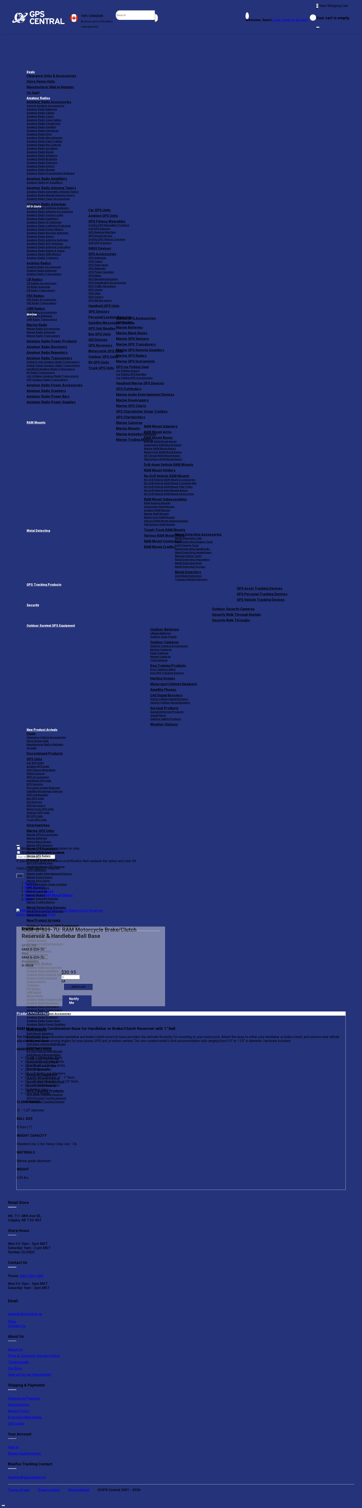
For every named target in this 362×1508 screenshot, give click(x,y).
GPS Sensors (98, 312)
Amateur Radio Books (40, 152)
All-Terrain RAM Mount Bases (162, 455)
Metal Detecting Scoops (190, 566)
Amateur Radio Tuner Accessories (48, 198)
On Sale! (33, 93)
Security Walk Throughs (231, 620)
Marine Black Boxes (131, 333)
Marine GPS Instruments (135, 361)
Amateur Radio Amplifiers (47, 179)
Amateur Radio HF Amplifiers (44, 182)
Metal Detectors (188, 572)
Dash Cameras (159, 653)
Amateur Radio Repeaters (43, 1006)
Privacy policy (49, 1490)
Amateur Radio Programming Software (51, 173)
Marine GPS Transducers (136, 344)
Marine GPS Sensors (132, 339)
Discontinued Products (45, 753)
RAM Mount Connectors (41, 1065)
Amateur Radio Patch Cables (44, 141)
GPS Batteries (97, 268)
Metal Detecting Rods (188, 563)
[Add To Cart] (78, 986)
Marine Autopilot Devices (42, 898)
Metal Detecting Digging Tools (194, 541)
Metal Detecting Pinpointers (192, 559)
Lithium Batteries (160, 633)
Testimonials (18, 1362)
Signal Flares (158, 715)
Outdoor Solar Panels (163, 636)
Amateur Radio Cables (40, 112)
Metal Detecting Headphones (193, 552)
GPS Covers (95, 296)
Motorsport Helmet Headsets (173, 684)
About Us (15, 1349)
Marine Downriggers (132, 400)
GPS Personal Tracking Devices (262, 594)
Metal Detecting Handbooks (192, 548)
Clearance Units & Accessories (51, 76)
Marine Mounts (36, 895)
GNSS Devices (99, 248)
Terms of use (19, 1490)
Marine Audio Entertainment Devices (145, 395)
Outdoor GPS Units (38, 812)
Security (33, 605)
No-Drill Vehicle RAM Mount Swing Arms (169, 493)
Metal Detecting (38, 531)
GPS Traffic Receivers (102, 286)
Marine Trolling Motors (41, 902)
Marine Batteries (129, 327)
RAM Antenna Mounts (157, 503)
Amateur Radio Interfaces (43, 130)
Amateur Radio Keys (39, 134)
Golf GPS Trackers (99, 243)
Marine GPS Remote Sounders (140, 350)
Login (276, 20)
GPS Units (34, 759)
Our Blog (15, 1368)
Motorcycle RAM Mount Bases (163, 452)
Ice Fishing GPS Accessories (134, 377)
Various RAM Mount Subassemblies (166, 520)
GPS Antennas (97, 257)
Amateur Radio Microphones (44, 137)
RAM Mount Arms (158, 432)
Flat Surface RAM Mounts (159, 524)
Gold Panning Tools (187, 545)
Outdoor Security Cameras (233, 609)
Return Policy (18, 1411)
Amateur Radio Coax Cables (44, 120)
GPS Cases (95, 261)
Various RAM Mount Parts (42, 1062)
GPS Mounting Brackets (103, 279)
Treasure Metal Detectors (191, 579)
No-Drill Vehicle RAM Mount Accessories (169, 479)
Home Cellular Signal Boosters (169, 699)
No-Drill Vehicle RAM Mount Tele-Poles (168, 486)
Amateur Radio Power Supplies (46, 1024)
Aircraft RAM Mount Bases (160, 441)
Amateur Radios (38, 98)
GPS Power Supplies (101, 272)
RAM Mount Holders (160, 470)
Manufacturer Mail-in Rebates (50, 87)
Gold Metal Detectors (188, 575)
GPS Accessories (102, 254)
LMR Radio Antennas (39, 315)
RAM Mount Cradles (39, 1069)
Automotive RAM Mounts (159, 506)
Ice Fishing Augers (128, 370)
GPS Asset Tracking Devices (259, 588)
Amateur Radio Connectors (44, 123)
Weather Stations (164, 724)
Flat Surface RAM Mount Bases (163, 459)
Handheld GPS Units (104, 306)
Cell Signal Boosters (166, 695)
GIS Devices (34, 802)
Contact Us (17, 1326)
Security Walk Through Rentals (236, 615)
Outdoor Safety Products (165, 719)
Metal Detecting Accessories (198, 534)
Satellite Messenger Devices (45, 791)
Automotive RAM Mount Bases (162, 445)
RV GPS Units (35, 816)
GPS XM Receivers (100, 300)
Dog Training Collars (163, 669)
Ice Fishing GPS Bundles (131, 374)
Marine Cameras (129, 423)
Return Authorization (24, 1453)
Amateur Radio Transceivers (44, 1010)
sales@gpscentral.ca (25, 1314)
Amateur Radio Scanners (42, 1017)
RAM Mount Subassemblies (165, 499)
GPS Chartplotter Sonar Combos (142, 411)
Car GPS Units (99, 210)
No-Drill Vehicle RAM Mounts (166, 476)
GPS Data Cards (98, 264)
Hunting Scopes (162, 678)
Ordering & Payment (24, 1398)
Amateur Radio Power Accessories (49, 1013)
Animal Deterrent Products (167, 711)
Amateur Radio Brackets (42, 159)
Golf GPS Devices (99, 228)
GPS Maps (94, 275)
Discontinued (78, 1490)
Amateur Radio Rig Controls (44, 144)
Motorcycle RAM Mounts (159, 517)
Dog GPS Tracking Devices (167, 673)
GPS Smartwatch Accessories (107, 282)
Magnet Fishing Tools (188, 556)
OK (20, 875)
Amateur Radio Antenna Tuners (51, 188)
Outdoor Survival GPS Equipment (51, 625)
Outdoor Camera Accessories (169, 646)
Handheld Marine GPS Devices (140, 383)
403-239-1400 (31, 1276)
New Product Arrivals (42, 730)
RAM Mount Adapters (161, 426)
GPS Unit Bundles (37, 794)
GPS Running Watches (102, 232)
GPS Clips (94, 293)
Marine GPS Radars (131, 356)
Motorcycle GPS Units (40, 809)
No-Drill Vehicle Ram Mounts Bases (166, 490)
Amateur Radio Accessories (49, 102)
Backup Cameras (161, 649)
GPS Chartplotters (130, 417)
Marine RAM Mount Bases (160, 448)
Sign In (13, 1447)
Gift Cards (16, 1423)
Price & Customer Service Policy (34, 1356)
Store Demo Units (41, 81)
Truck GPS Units (37, 819)
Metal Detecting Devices (46, 908)
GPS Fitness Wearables (106, 221)
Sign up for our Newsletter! (29, 1374)
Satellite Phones (163, 690)
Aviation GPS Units (103, 216)
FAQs (12, 1322)
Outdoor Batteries (164, 629)
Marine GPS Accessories (136, 318)
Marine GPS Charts (131, 406)
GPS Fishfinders (128, 389)
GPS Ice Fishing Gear (132, 367)
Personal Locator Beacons (43, 787)
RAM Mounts (36, 422)
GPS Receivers (36, 805)
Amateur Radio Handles (41, 127)
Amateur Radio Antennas (46, 204)
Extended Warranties (25, 1417)
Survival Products (164, 708)
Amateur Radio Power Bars (43, 1020)
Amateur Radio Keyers (40, 166)
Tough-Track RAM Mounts (164, 530)
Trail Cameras (159, 660)
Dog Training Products (168, 666)
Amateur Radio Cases (40, 116)
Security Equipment (42, 1075)
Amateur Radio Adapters (42, 155)
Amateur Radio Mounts (41, 169)
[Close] (317, 27)
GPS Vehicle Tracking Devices (261, 600)
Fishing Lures (124, 322)
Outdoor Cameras (164, 642)
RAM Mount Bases (158, 438)
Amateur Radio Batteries (42, 109)
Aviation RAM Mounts (157, 510)
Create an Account (294, 20)
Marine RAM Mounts (156, 513)
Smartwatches (38, 825)
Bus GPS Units (35, 798)
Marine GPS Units (40, 831)
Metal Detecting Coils (188, 538)
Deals (31, 72)
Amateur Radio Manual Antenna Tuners (51, 195)
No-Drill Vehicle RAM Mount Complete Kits (170, 483)
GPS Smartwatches (100, 235)
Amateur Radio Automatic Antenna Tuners (53, 191)
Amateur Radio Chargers (42, 162)
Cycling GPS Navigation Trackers (108, 225)
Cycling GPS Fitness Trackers (106, 239)
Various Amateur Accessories (45, 105)
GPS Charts (95, 289)
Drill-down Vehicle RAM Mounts (168, 465)
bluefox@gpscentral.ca (26, 1477)
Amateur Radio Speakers (42, 148)
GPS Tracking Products (44, 584)
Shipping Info (18, 1405)
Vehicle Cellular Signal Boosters (170, 702)
